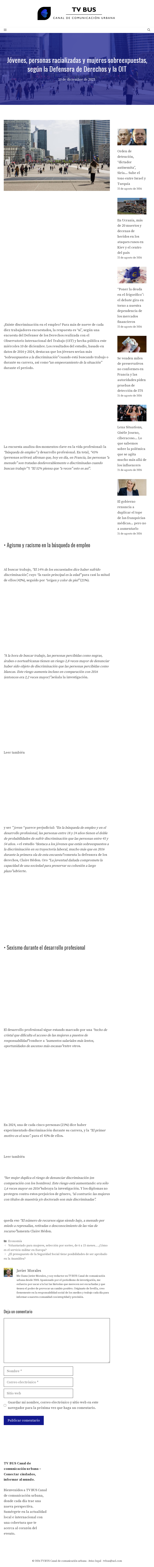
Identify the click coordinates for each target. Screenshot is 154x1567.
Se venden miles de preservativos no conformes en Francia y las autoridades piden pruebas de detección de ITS (131, 374)
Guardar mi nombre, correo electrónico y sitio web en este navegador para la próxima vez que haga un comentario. (53, 1405)
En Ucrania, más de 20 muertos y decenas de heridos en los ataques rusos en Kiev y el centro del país (130, 236)
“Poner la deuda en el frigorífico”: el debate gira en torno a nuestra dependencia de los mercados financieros (130, 305)
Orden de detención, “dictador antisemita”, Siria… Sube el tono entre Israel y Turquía (131, 167)
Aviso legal (94, 1561)
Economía (15, 1241)
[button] (149, 30)
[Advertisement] (57, 222)
